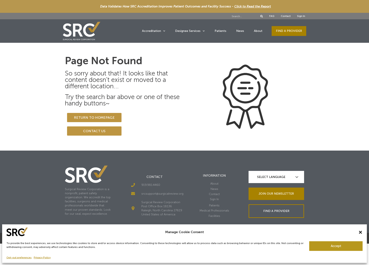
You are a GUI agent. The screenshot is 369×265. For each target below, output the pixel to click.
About (258, 31)
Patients (220, 31)
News (240, 31)
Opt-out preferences (19, 257)
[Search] (261, 16)
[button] (360, 232)
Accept (336, 246)
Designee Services (188, 31)
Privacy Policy (42, 257)
